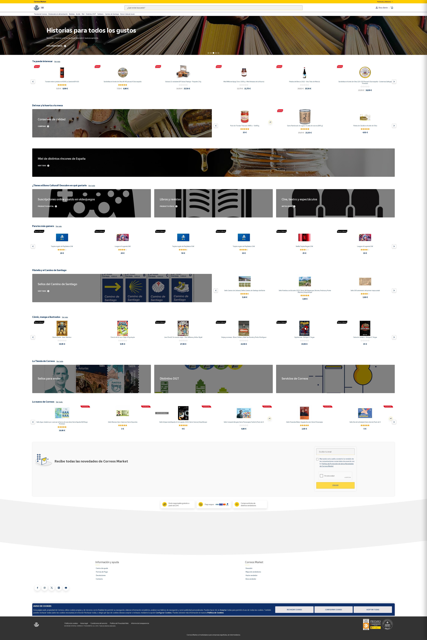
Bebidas (72, 14)
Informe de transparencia (140, 623)
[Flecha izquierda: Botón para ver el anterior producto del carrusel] (33, 82)
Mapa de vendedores (253, 572)
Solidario (100, 14)
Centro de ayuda (102, 568)
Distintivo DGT (91, 14)
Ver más (57, 61)
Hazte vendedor (251, 575)
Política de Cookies (215, 613)
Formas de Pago (102, 572)
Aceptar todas (373, 610)
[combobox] (213, 7)
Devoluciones (101, 575)
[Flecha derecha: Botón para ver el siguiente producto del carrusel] (394, 82)
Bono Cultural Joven (127, 14)
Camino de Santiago (112, 14)
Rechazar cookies (294, 610)
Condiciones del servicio (99, 623)
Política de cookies (71, 623)
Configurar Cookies (333, 610)
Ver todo (91, 186)
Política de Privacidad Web (119, 623)
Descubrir (249, 568)
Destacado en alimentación (58, 14)
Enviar (335, 485)
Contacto (99, 579)
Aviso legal (84, 623)
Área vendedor (251, 579)
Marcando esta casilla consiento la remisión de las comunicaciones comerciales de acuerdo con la (337, 462)
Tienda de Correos (40, 14)
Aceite (78, 14)
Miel (83, 14)
